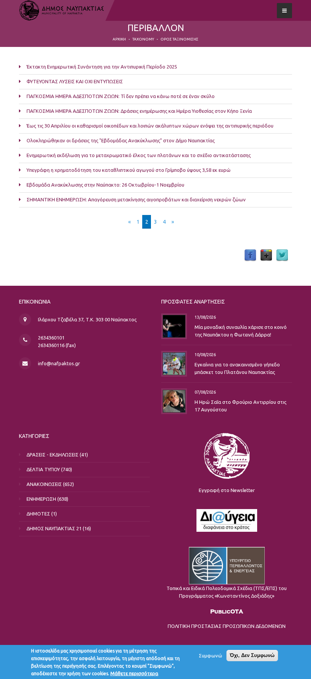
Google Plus (266, 255)
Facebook (250, 255)
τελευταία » (194, 222)
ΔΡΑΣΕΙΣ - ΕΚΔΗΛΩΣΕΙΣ (53, 454)
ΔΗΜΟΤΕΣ (38, 513)
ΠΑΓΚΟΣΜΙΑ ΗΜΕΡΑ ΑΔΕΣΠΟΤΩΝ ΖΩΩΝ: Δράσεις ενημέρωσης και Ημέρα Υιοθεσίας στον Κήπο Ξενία (139, 111)
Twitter (282, 255)
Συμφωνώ (210, 655)
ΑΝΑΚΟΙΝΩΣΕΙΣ (44, 484)
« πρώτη (112, 222)
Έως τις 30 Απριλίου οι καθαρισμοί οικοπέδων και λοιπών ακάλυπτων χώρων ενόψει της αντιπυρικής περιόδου (150, 125)
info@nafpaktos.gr (59, 363)
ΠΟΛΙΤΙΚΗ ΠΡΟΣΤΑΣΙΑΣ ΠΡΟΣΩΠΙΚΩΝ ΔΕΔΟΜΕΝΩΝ (227, 626)
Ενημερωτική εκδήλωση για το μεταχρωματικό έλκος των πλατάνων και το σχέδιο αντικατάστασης (139, 155)
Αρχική (119, 39)
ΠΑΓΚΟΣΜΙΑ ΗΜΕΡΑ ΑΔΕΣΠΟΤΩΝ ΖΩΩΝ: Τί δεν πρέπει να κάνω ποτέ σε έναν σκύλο (121, 96)
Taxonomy (143, 39)
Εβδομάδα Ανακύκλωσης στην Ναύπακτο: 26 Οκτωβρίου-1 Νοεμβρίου (105, 184)
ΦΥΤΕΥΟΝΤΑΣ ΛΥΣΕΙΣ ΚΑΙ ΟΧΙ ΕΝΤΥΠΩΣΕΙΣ (75, 81)
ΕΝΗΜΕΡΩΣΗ (41, 498)
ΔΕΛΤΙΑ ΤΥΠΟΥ (43, 469)
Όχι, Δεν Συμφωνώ (252, 655)
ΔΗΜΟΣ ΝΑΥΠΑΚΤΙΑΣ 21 (54, 528)
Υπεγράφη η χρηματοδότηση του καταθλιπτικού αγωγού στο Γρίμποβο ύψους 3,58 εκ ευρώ (129, 170)
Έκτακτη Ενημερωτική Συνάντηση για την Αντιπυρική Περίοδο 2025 (102, 66)
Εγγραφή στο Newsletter (227, 490)
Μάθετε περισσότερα (134, 673)
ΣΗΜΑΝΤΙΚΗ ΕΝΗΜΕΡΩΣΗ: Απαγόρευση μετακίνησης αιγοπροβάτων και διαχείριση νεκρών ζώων (136, 199)
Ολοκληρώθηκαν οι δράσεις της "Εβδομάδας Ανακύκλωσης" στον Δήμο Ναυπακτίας (121, 140)
